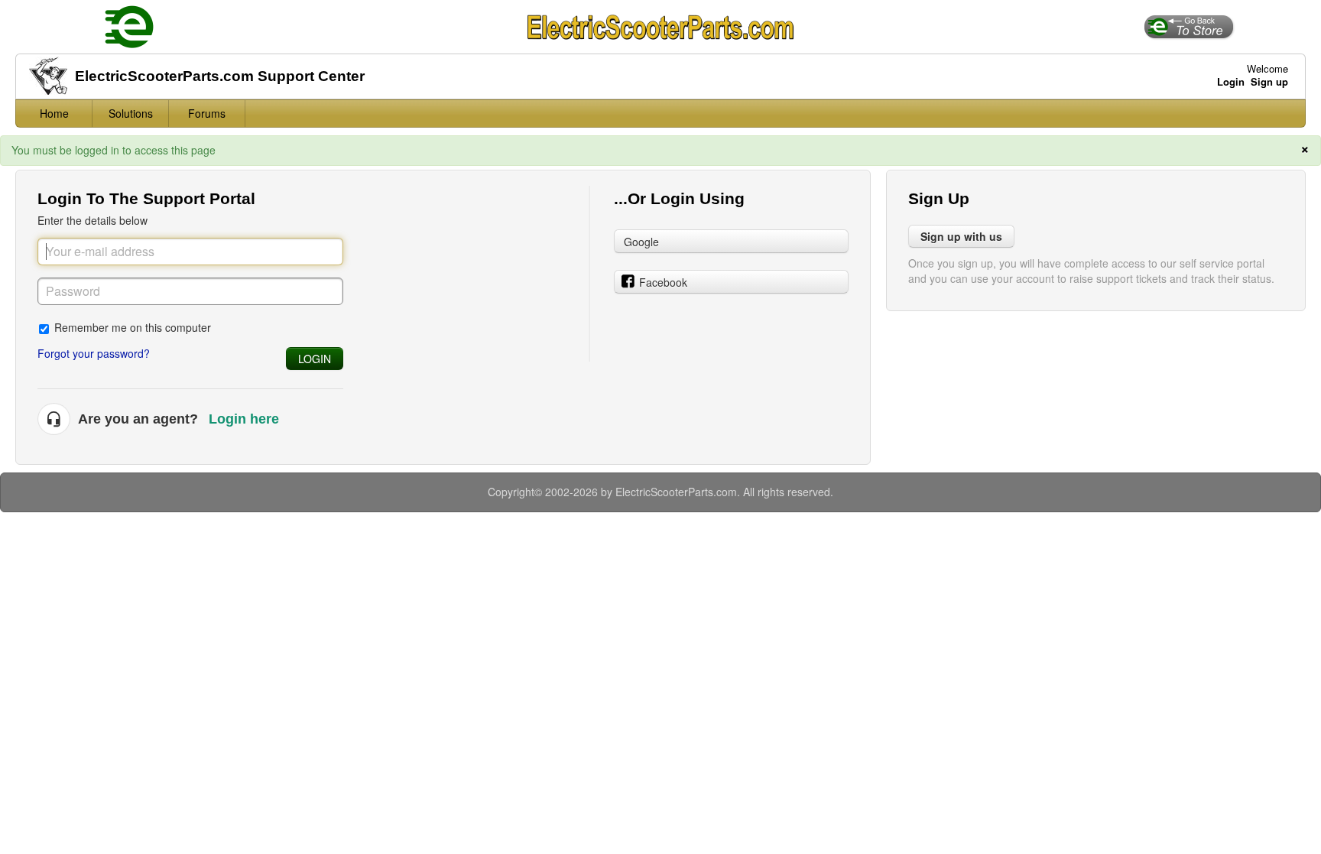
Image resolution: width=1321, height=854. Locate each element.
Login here (244, 419)
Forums (207, 113)
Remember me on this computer (132, 327)
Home (54, 113)
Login (314, 358)
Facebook (663, 282)
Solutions (131, 113)
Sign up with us (961, 236)
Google (641, 241)
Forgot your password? (93, 353)
